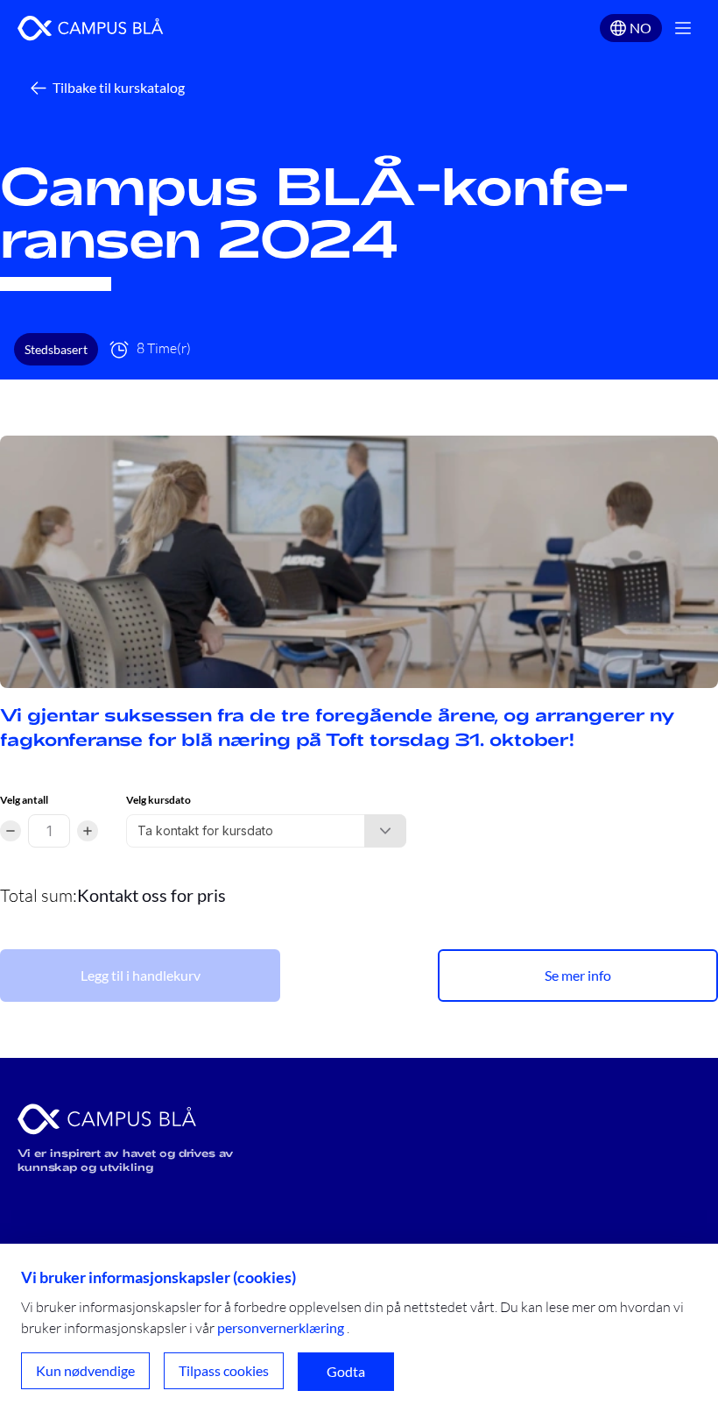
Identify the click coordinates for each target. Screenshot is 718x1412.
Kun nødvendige (85, 1370)
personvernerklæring (280, 1327)
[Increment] (87, 830)
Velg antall (24, 799)
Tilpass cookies (224, 1370)
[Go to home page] (91, 28)
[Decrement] (10, 830)
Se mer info (578, 975)
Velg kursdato (158, 799)
